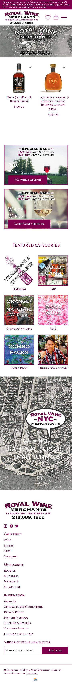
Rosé (53, 328)
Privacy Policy (14, 612)
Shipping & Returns (17, 623)
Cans (53, 289)
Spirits (9, 545)
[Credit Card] (35, 680)
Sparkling (19, 289)
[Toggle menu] (64, 17)
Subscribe (55, 650)
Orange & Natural (19, 328)
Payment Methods (16, 617)
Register (10, 570)
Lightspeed (32, 673)
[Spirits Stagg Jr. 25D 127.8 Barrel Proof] (19, 78)
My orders (11, 576)
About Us (10, 601)
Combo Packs (19, 368)
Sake (7, 551)
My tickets (11, 581)
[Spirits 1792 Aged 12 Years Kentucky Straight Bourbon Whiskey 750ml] (53, 78)
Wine (7, 540)
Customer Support (16, 628)
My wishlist (12, 586)
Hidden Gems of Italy (53, 368)
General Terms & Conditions (23, 606)
